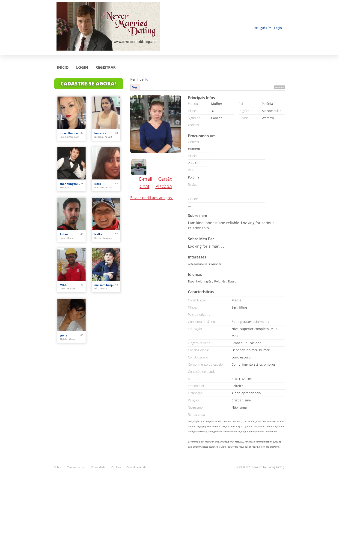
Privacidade (98, 467)
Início (63, 67)
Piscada (163, 186)
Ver (135, 87)
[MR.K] (71, 264)
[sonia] (71, 315)
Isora (97, 184)
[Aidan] (71, 214)
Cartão (165, 179)
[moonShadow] (71, 113)
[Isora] (106, 163)
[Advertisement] (169, 502)
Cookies (116, 467)
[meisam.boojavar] (106, 264)
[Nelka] (106, 214)
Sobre (58, 467)
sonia (63, 335)
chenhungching (70, 184)
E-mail (145, 179)
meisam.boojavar (104, 285)
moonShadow (69, 133)
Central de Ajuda (136, 467)
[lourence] (106, 113)
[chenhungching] (71, 163)
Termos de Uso (76, 467)
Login (278, 28)
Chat (144, 186)
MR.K (63, 285)
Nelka (98, 234)
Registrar (106, 67)
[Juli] (155, 124)
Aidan (64, 234)
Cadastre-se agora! (88, 83)
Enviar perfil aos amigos (151, 197)
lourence (100, 133)
